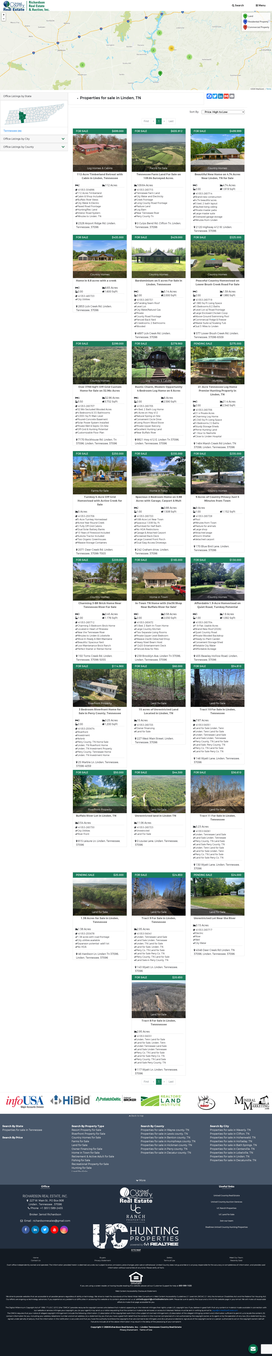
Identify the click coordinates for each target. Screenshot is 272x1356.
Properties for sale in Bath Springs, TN (233, 1145)
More (142, 1180)
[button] (34, 139)
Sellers (169, 1257)
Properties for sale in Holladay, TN (231, 1141)
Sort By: (194, 112)
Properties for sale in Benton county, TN (165, 1137)
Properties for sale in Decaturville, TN (233, 1160)
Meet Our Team (236, 1257)
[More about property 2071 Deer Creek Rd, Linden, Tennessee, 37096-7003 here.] (100, 503)
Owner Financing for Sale (87, 1149)
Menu (262, 5)
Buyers (103, 1257)
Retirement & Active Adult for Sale (93, 1156)
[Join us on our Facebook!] (26, 1230)
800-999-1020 (185, 1285)
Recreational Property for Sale (90, 1164)
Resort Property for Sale (86, 1130)
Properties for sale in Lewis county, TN (164, 1133)
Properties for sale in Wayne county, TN (165, 1130)
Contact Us (35, 1260)
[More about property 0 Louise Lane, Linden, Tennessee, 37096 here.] (159, 808)
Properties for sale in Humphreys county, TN (168, 1141)
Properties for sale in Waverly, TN (230, 1130)
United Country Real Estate (227, 1195)
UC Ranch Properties (226, 1208)
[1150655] (160, 73)
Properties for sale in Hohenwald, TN (233, 1137)
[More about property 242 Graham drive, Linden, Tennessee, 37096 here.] (159, 503)
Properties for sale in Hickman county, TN (166, 1145)
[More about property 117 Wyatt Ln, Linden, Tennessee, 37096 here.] (159, 1025)
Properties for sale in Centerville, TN (232, 1149)
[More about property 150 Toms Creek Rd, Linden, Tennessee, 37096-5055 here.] (100, 609)
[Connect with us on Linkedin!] (35, 1230)
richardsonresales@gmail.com (51, 1220)
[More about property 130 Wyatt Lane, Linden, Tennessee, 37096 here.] (217, 820)
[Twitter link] (45, 1230)
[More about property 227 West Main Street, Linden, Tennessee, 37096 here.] (159, 704)
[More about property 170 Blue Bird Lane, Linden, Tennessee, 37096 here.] (217, 501)
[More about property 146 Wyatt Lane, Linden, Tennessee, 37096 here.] (217, 714)
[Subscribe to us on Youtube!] (54, 1230)
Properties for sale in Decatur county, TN (166, 1152)
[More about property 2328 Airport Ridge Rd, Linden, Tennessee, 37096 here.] (100, 179)
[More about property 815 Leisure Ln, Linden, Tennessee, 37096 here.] (100, 808)
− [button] (4, 18)
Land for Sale (80, 1145)
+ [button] (4, 14)
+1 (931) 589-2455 (51, 1208)
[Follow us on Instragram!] (64, 1230)
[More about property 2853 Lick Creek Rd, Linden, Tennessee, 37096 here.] (100, 273)
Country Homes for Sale (86, 1137)
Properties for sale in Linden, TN (229, 1156)
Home (35, 1257)
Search (239, 5)
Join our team (226, 1221)
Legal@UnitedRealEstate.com (225, 1310)
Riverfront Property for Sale (88, 1133)
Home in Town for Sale (86, 1152)
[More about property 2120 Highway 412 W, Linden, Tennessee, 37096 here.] (217, 181)
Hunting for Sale (82, 1168)
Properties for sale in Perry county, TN (164, 1149)
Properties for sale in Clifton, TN (229, 1133)
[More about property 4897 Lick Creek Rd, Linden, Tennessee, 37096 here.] (159, 287)
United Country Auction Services (226, 1202)
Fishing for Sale (81, 1160)
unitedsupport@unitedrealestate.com (154, 1299)
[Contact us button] (253, 1349)
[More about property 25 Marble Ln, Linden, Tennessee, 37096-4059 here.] (100, 716)
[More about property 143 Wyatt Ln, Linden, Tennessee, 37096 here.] (159, 922)
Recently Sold (236, 1260)
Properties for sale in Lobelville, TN (231, 1152)
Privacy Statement (102, 1260)
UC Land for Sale (226, 1214)
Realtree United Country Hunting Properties (227, 1227)
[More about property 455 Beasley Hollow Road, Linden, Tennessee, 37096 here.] (217, 609)
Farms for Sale (80, 1141)
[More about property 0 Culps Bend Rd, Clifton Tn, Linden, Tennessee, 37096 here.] (159, 179)
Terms (268, 88)
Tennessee (12, 130)
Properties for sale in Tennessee (22, 1130)
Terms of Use (169, 1260)
